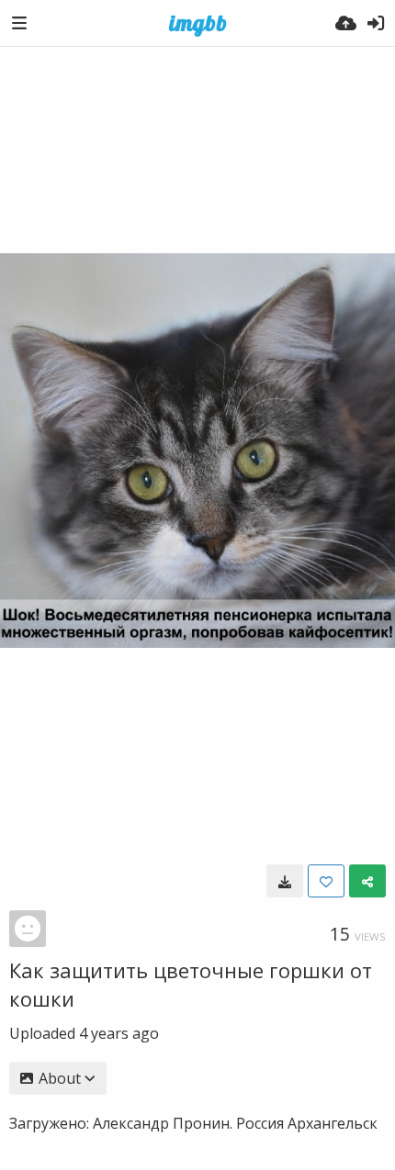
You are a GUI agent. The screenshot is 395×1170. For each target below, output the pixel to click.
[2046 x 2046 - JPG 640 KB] (284, 880)
